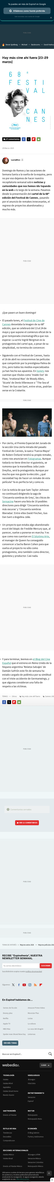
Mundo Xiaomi (8, 1095)
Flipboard (34, 139)
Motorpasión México (35, 1166)
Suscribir (45, 965)
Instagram (30, 984)
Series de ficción (10, 1008)
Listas (30, 1018)
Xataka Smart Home (10, 1091)
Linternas (31, 1034)
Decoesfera (7, 1136)
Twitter (29, 139)
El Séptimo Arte (40, 536)
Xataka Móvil (8, 1083)
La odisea (32, 1023)
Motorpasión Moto (35, 1119)
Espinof (30, 1101)
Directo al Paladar (9, 1115)
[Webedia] (10, 1066)
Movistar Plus (33, 1013)
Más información (22, 1179)
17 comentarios (13, 139)
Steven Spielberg (12, 44)
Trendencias (7, 1133)
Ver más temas (10, 1043)
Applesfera (7, 1087)
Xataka (5, 1079)
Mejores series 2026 (27, 945)
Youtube (24, 984)
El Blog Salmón (33, 1133)
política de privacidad (34, 971)
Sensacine (8, 501)
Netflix (5, 1018)
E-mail (39, 139)
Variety (40, 371)
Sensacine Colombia (35, 1162)
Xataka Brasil (8, 1158)
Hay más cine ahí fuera (31, 696)
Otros (14, 696)
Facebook (24, 139)
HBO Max (6, 1029)
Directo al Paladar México (12, 1166)
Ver (28, 823)
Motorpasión (33, 1115)
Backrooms (35, 44)
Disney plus (7, 1013)
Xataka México (8, 1154)
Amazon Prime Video (36, 1008)
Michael (24, 44)
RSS (35, 984)
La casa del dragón (35, 1029)
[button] (17, 159)
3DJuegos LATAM (34, 1154)
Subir (43, 1065)
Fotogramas (34, 458)
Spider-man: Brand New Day (14, 1034)
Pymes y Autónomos (35, 1136)
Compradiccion (9, 1140)
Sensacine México (34, 1158)
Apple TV (6, 1023)
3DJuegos (31, 1079)
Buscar (50, 1054)
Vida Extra (31, 1083)
